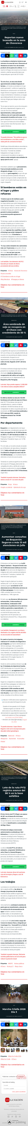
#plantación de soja (19, 487)
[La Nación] (7, 2)
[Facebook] (8, 1116)
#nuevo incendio (6, 273)
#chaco (15, 484)
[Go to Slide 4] (18, 1050)
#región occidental (6, 487)
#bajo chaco (18, 966)
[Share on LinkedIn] (25, 56)
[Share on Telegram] (16, 56)
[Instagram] (16, 1116)
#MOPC (10, 963)
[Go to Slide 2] (8, 1050)
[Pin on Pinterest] (20, 56)
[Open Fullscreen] (25, 1030)
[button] (14, 1038)
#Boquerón (4, 738)
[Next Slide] (25, 1038)
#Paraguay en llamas (17, 279)
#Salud (3, 741)
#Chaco (10, 270)
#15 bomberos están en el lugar (10, 276)
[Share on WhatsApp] (12, 56)
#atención (11, 736)
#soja (10, 484)
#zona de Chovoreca (20, 270)
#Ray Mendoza (5, 279)
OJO (14, 1005)
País (14, 33)
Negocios (14, 320)
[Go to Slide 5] (23, 1050)
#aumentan (12, 738)
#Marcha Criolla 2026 (14, 1056)
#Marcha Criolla (5, 1059)
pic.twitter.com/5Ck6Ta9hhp (14, 717)
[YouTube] (20, 1116)
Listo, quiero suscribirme (19, 1091)
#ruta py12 (10, 966)
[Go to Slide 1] (3, 1050)
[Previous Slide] (2, 1038)
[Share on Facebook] (3, 56)
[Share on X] (7, 56)
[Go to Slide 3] (13, 1050)
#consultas (20, 738)
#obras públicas (19, 963)
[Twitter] (12, 1116)
